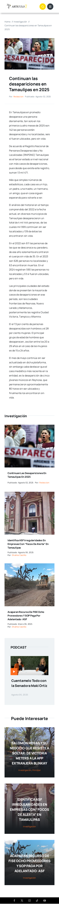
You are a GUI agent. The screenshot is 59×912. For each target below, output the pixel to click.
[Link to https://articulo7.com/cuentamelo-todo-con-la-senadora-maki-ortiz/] (14, 671)
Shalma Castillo (19, 555)
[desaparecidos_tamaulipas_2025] (29, 39)
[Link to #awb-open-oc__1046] (42, 6)
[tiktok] (37, 900)
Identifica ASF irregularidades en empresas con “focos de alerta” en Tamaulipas (28, 544)
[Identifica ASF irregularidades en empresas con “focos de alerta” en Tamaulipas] (29, 494)
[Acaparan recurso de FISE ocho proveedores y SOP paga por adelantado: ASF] (29, 565)
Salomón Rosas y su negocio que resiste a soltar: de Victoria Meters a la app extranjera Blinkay (29, 753)
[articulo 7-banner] (16, 5)
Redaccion (18, 96)
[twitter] (22, 900)
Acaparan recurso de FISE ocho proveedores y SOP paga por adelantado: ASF (26, 615)
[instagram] (29, 900)
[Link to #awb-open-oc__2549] (50, 6)
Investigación (24, 770)
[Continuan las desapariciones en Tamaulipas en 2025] (29, 427)
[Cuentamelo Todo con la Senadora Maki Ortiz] (29, 658)
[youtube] (45, 900)
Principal (36, 770)
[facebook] (14, 900)
